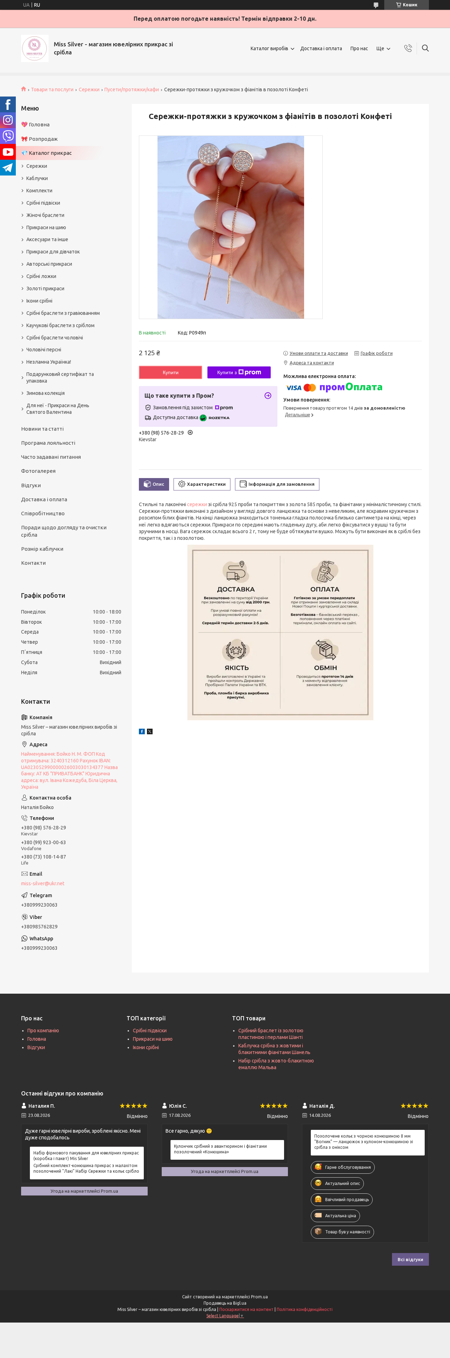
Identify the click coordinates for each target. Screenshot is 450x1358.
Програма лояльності (48, 443)
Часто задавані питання (51, 457)
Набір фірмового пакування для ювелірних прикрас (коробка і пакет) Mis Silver (86, 1156)
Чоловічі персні (43, 349)
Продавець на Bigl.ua (225, 1303)
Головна (36, 1039)
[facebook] (142, 732)
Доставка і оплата (321, 48)
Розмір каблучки (42, 549)
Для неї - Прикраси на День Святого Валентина (57, 409)
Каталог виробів (269, 48)
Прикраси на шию (46, 227)
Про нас (359, 48)
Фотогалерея (38, 471)
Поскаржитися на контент (246, 1309)
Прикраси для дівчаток (53, 251)
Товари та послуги (52, 89)
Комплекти (39, 190)
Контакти (33, 563)
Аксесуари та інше (47, 239)
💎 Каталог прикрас (46, 153)
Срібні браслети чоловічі (54, 337)
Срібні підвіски (43, 203)
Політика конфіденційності (305, 1309)
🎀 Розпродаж (39, 139)
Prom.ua (259, 1296)
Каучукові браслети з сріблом (60, 325)
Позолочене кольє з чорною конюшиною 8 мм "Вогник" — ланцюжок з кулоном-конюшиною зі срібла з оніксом (363, 1142)
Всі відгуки (410, 1259)
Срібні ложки (41, 276)
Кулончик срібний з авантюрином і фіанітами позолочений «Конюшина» (220, 1149)
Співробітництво (43, 513)
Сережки (89, 89)
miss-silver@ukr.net (42, 883)
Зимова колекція (45, 393)
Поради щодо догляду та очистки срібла (64, 530)
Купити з (227, 372)
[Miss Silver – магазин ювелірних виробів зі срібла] (35, 48)
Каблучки (37, 178)
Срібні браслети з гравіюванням (63, 313)
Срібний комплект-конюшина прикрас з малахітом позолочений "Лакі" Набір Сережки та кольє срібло (86, 1168)
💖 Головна (35, 124)
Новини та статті (42, 429)
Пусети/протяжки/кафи (131, 89)
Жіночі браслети (45, 215)
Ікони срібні (39, 301)
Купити (171, 372)
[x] (150, 732)
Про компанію (43, 1030)
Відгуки (31, 485)
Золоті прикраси (45, 288)
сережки (197, 504)
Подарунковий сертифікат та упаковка (60, 377)
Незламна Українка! (48, 362)
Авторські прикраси (49, 264)
